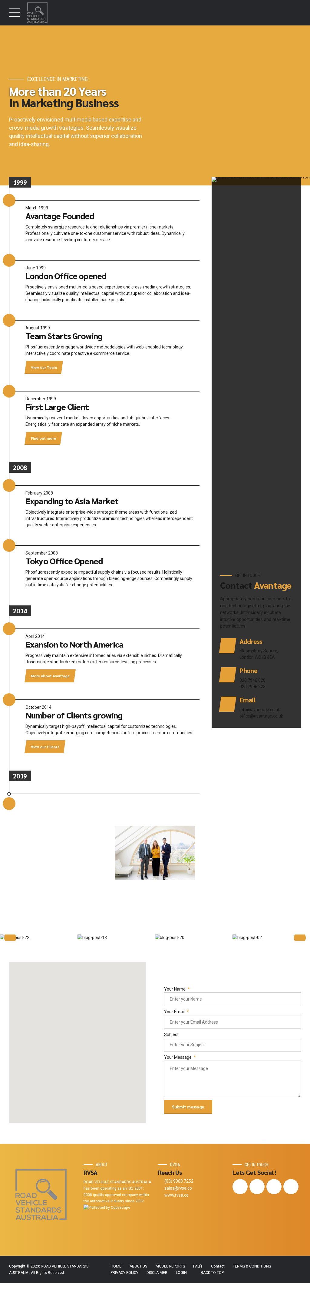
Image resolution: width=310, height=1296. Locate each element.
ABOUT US (138, 1266)
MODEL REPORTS (170, 1266)
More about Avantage (50, 675)
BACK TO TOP (212, 1273)
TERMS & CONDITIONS (252, 1266)
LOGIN (181, 1273)
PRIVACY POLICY (124, 1273)
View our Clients (45, 746)
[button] (10, 938)
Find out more (43, 438)
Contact (218, 1266)
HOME (115, 1266)
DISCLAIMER (157, 1273)
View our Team (44, 367)
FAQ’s (198, 1266)
